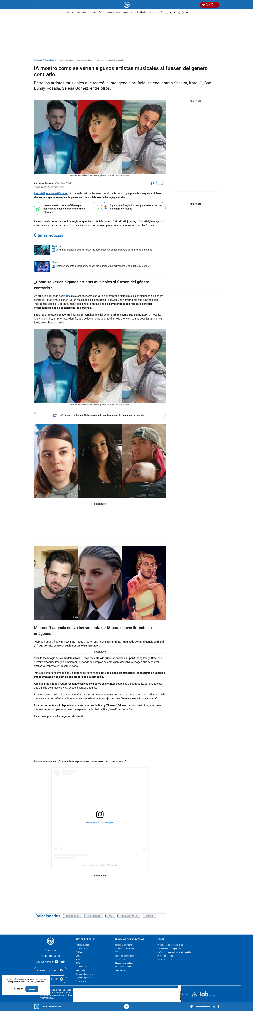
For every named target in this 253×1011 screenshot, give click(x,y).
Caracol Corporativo (84, 978)
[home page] (127, 5)
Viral (110, 916)
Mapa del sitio (120, 970)
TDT (116, 952)
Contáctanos (120, 960)
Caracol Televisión (83, 949)
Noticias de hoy (72, 916)
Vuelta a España (156, 12)
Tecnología (49, 60)
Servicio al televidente (124, 945)
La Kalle (79, 956)
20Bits (67, 295)
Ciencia (55, 262)
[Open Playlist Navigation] (218, 1006)
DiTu (78, 963)
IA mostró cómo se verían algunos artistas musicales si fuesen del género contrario (92, 60)
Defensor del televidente (125, 949)
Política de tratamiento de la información (174, 952)
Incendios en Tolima (112, 12)
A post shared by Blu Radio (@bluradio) (100, 865)
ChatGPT (149, 916)
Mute (191, 1006)
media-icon (126, 1006)
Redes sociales (93, 916)
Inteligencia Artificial (128, 916)
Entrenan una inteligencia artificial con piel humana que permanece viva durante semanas (102, 266)
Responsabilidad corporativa (169, 949)
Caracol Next (81, 981)
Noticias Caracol (82, 945)
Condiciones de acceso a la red (170, 945)
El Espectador (81, 967)
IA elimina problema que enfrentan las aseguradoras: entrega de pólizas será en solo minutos (104, 249)
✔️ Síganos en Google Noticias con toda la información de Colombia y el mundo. (102, 415)
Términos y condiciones (167, 960)
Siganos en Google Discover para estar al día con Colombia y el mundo (136, 207)
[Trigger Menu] (36, 4)
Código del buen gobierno (125, 956)
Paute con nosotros (123, 967)
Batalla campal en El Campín (89, 12)
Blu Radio (38, 60)
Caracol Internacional (84, 974)
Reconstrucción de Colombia (135, 12)
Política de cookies (165, 956)
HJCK (78, 960)
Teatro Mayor (81, 970)
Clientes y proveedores (124, 963)
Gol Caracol (80, 952)
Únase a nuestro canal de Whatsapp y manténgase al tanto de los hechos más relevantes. (64, 208)
